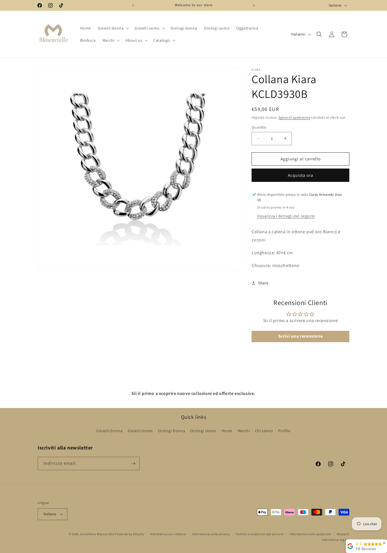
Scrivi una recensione (300, 336)
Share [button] (263, 282)
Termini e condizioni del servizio (259, 534)
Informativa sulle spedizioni (310, 534)
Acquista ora (300, 175)
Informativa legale (335, 540)
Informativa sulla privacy (211, 534)
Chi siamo (264, 430)
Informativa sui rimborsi (168, 534)
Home (227, 430)
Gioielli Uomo (140, 430)
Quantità (259, 127)
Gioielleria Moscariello (97, 534)
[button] (112, 28)
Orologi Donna (171, 430)
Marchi (244, 430)
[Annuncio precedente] (133, 5)
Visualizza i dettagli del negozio (286, 215)
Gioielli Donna (109, 430)
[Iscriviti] (133, 463)
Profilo (284, 430)
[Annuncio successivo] (254, 5)
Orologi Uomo (203, 430)
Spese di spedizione (294, 117)
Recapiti (343, 534)
